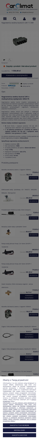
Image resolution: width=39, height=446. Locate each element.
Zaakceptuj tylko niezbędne (19, 425)
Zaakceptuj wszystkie (19, 435)
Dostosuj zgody (19, 430)
